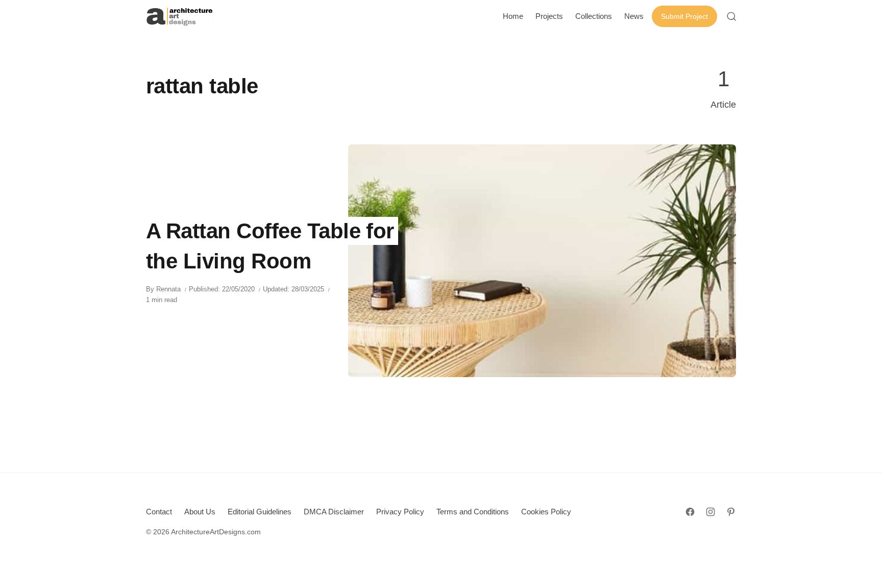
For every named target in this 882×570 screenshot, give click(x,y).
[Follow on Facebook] (690, 512)
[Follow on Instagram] (710, 512)
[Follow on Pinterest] (731, 512)
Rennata (168, 289)
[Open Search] (731, 16)
